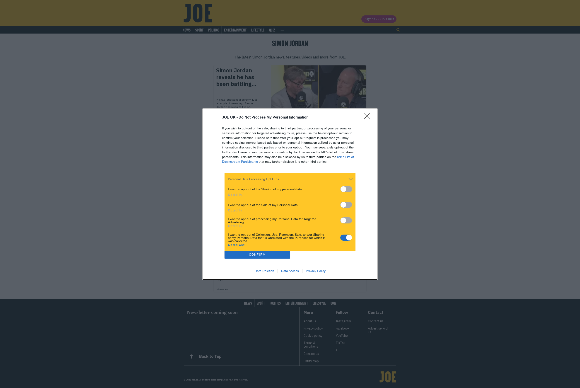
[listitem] (290, 179)
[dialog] (290, 194)
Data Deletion (264, 271)
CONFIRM (257, 254)
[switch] (346, 189)
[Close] (368, 117)
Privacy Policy (316, 271)
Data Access (290, 271)
